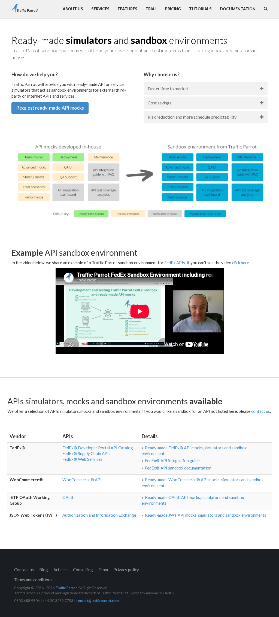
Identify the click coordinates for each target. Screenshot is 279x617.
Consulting (83, 569)
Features (127, 9)
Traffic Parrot (66, 588)
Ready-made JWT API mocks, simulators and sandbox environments (205, 515)
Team (103, 569)
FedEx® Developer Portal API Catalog (97, 447)
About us (73, 9)
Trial (151, 9)
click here (240, 262)
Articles (60, 569)
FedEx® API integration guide (172, 460)
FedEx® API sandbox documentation (178, 467)
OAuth (68, 497)
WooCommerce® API (82, 479)
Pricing (173, 9)
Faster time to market (168, 88)
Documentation (238, 9)
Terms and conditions (33, 579)
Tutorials (200, 9)
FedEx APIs (174, 262)
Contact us (24, 569)
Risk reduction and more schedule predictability (192, 116)
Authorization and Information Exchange (99, 515)
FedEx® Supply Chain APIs (86, 453)
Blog (43, 569)
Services (100, 9)
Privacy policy (126, 569)
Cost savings (159, 102)
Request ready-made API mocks (50, 108)
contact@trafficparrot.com (97, 600)
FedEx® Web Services (82, 459)
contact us (260, 411)
